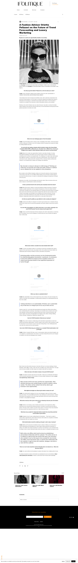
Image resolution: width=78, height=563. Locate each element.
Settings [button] (63, 561)
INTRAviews (28, 14)
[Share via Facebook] (19, 465)
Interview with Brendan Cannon (56, 486)
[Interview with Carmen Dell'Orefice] (21, 479)
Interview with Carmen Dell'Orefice (21, 486)
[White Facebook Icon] (71, 517)
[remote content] (39, 123)
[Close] (76, 561)
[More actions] (58, 21)
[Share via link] (27, 465)
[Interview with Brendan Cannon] (56, 479)
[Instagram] (70, 517)
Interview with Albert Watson (38, 486)
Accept (73, 561)
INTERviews (21, 14)
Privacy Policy (36, 521)
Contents (15, 14)
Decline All (68, 561)
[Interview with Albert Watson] (39, 479)
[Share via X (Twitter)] (22, 465)
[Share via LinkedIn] (25, 465)
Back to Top (1, 558)
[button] (62, 14)
